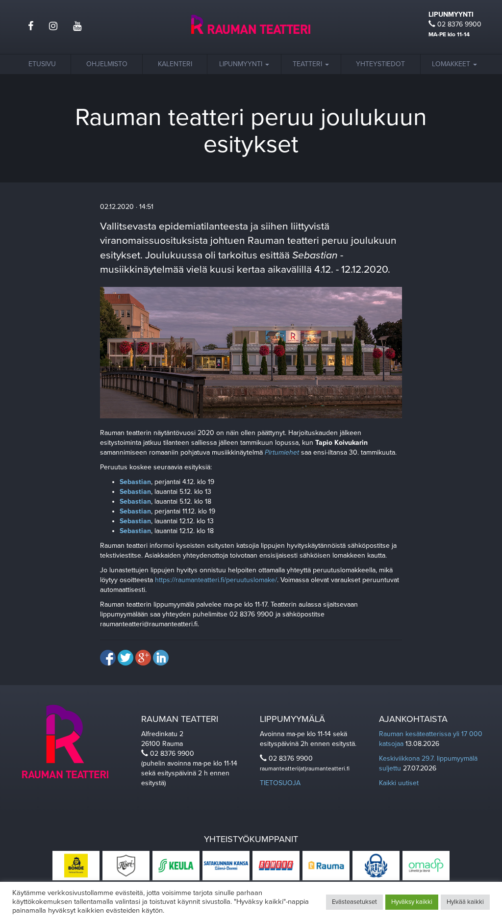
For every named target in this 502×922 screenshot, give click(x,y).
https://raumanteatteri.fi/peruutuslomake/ (216, 580)
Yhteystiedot (380, 64)
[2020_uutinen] (251, 352)
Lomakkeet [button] (452, 64)
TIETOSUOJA (280, 783)
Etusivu (42, 64)
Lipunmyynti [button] (241, 64)
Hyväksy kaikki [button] (411, 902)
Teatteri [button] (308, 64)
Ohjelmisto (106, 64)
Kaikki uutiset (399, 783)
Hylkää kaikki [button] (465, 902)
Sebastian (135, 482)
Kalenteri (175, 64)
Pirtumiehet (282, 452)
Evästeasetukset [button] (354, 902)
